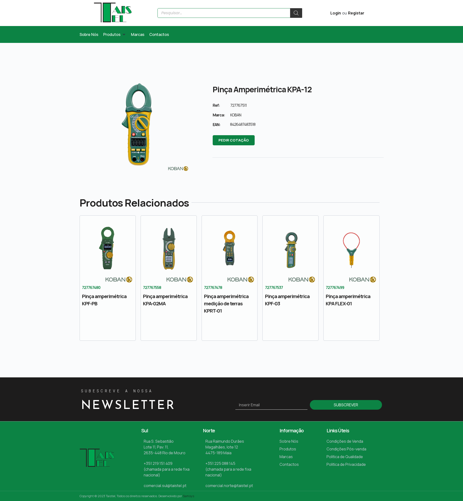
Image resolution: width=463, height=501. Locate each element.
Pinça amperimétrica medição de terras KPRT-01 (226, 303)
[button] (115, 34)
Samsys (188, 496)
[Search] (296, 13)
